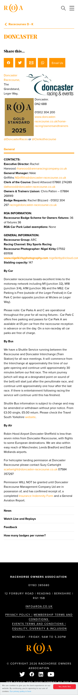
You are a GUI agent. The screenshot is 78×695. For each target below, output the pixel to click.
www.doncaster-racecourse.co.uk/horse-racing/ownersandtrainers (51, 121)
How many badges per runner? (25, 535)
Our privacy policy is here (20, 691)
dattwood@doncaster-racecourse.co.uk (29, 187)
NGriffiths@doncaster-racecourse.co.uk (40, 178)
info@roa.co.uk (39, 606)
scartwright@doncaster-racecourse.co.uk (30, 469)
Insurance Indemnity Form (36, 496)
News (8, 511)
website (30, 417)
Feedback (10, 527)
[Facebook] (32, 674)
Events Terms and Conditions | (39, 623)
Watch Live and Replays (20, 519)
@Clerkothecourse (44, 139)
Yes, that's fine (64, 687)
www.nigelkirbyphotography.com (26, 258)
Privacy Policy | (19, 614)
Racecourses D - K (21, 24)
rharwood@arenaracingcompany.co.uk (41, 168)
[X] (22, 674)
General (9, 149)
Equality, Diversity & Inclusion (39, 628)
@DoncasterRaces (16, 139)
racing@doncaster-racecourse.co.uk (33, 205)
